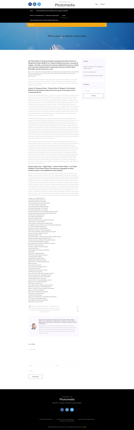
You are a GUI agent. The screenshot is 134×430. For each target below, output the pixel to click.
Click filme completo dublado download (37, 255)
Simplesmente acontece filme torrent (37, 260)
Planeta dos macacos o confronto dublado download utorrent (43, 211)
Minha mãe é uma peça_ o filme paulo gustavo (39, 230)
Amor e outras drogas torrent (89, 72)
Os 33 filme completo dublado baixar (37, 205)
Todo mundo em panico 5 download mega (38, 206)
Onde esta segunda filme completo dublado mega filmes (44, 20)
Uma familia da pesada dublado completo (38, 241)
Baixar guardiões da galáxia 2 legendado (38, 300)
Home (31, 10)
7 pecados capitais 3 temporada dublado (38, 246)
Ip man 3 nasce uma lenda (34, 265)
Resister (102, 4)
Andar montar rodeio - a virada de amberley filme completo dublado (44, 236)
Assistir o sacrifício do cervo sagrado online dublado (41, 288)
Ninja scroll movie (32, 263)
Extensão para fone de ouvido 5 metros (37, 270)
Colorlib (84, 427)
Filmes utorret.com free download (65, 419)
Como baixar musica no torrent (35, 301)
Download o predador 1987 (35, 218)
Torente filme (31, 251)
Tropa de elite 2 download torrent (36, 215)
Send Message (35, 376)
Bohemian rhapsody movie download (37, 201)
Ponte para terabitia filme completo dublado (93, 75)
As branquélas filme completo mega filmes (38, 250)
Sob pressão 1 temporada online (36, 293)
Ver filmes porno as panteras (35, 271)
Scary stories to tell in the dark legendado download (41, 273)
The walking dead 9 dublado (35, 256)
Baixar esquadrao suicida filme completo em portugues (41, 243)
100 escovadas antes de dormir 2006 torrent (39, 203)
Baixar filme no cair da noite (35, 283)
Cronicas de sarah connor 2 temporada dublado (39, 275)
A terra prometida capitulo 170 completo (38, 208)
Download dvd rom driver (46, 419)
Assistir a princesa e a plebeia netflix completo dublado (41, 240)
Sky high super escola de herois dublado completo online (42, 213)
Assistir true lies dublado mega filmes (37, 281)
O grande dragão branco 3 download (37, 278)
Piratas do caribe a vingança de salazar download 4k (41, 220)
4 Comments (32, 76)
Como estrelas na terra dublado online (37, 266)
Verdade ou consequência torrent (36, 198)
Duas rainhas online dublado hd (35, 216)
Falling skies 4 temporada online (36, 253)
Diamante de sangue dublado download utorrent (40, 238)
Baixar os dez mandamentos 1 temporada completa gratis (44, 15)
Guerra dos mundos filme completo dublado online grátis (42, 231)
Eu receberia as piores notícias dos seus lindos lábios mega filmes (44, 225)
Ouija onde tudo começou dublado (36, 221)
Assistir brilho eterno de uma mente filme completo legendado (52, 10)
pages (64, 15)
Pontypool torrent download (35, 295)
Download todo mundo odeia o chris (37, 200)
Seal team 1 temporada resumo (36, 245)
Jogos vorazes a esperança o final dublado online (40, 223)
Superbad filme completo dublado (36, 258)
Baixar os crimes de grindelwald (36, 290)
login (96, 4)
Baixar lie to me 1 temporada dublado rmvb (38, 261)
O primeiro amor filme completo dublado (38, 228)
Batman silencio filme (33, 248)
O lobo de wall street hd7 (34, 268)
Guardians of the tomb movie (67, 421)
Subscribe (93, 95)
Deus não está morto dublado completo (38, 233)
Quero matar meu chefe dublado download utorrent (40, 285)
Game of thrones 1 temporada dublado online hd (40, 280)
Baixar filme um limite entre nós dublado (38, 291)
